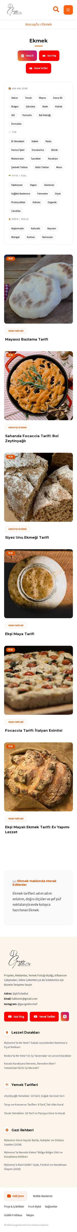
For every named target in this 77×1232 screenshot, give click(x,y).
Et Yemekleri (17, 141)
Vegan (33, 184)
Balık (45, 106)
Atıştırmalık (17, 228)
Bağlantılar (51, 1206)
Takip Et (30, 55)
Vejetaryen (17, 184)
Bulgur (14, 106)
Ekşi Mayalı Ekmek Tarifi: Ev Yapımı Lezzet (37, 829)
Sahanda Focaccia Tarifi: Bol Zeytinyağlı (32, 438)
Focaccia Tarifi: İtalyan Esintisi (33, 730)
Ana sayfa (32, 24)
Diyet (58, 193)
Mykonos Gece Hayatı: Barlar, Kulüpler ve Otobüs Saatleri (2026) (34, 1142)
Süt (13, 115)
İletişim (30, 1215)
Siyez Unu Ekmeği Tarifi (27, 537)
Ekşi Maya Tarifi (19, 634)
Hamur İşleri (17, 149)
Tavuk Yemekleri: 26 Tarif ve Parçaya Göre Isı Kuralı (34, 1113)
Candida (16, 210)
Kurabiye (53, 158)
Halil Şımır (18, 1196)
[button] (56, 10)
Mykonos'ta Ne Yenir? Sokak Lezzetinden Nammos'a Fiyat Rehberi (35, 1045)
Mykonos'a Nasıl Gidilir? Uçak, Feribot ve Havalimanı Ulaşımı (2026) (35, 1167)
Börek (54, 149)
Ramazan (47, 237)
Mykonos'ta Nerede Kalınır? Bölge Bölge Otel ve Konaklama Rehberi (33, 1154)
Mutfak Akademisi (42, 1196)
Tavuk (28, 97)
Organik (52, 202)
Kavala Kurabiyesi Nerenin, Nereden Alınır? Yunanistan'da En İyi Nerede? (30, 1066)
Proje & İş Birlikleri (14, 1206)
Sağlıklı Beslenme (20, 193)
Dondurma (38, 149)
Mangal (15, 237)
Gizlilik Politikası (13, 1215)
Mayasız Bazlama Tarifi (26, 339)
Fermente (42, 193)
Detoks (36, 202)
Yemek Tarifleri (41, 68)
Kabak (58, 106)
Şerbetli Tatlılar (19, 167)
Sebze (14, 97)
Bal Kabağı (45, 115)
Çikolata (30, 106)
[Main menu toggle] (68, 10)
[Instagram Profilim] (65, 1016)
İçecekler (36, 158)
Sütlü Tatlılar (42, 167)
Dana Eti (57, 97)
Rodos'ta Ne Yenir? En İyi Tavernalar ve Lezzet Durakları (37, 1056)
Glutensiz (49, 184)
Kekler (35, 141)
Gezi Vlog (51, 55)
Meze (59, 167)
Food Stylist (34, 1206)
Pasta (48, 141)
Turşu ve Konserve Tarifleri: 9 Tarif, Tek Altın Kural (33, 1104)
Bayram (51, 228)
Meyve (42, 97)
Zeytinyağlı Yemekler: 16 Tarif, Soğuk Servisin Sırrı (34, 1096)
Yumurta (27, 115)
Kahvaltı (35, 228)
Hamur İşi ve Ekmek (17, 427)
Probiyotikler (18, 202)
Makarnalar (17, 158)
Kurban (31, 237)
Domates (16, 123)
